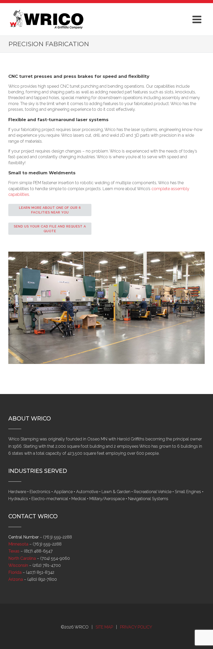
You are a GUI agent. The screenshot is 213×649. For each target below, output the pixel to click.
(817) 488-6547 (38, 551)
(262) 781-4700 (46, 565)
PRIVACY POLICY (136, 627)
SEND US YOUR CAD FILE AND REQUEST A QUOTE (50, 228)
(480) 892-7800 (42, 579)
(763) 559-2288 (57, 537)
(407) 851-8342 (40, 572)
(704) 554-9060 (55, 558)
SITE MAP (104, 627)
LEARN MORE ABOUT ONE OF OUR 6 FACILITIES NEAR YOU (50, 210)
